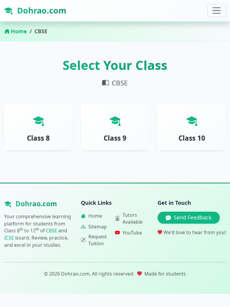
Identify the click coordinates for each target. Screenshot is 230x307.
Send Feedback (193, 217)
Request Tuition (97, 240)
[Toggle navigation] (216, 10)
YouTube (132, 232)
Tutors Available (132, 218)
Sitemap (97, 226)
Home (19, 31)
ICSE (9, 237)
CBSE (51, 230)
